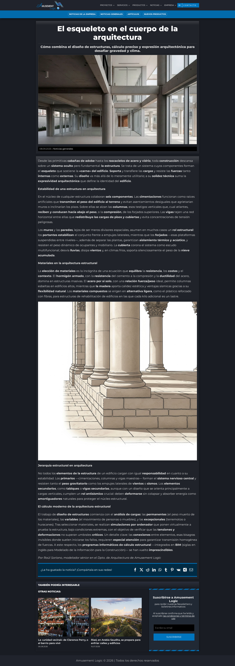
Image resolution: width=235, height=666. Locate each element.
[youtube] (120, 366)
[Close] (166, 299)
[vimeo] (125, 366)
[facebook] (98, 366)
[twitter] (104, 366)
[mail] (131, 366)
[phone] (136, 366)
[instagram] (109, 366)
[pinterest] (114, 366)
